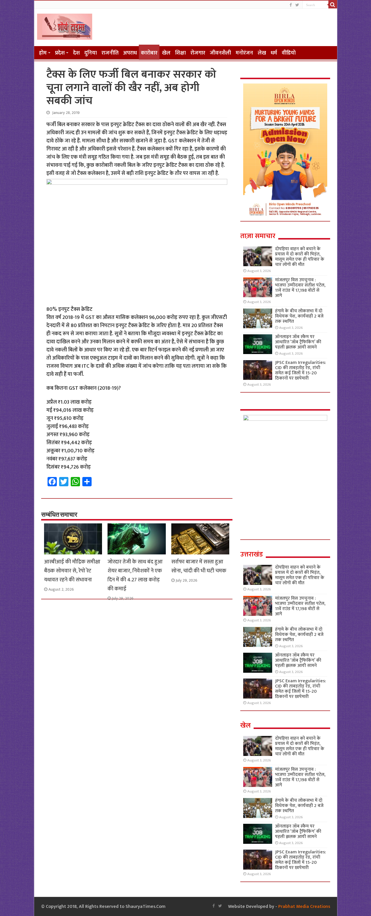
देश (76, 52)
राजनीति (110, 52)
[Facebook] (291, 5)
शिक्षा (180, 52)
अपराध (130, 52)
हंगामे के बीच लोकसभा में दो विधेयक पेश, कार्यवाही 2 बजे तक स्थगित (299, 316)
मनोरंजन (244, 52)
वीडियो (289, 52)
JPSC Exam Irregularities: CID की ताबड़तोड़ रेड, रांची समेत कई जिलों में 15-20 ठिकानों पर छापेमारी (300, 370)
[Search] (332, 5)
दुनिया (90, 52)
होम (43, 52)
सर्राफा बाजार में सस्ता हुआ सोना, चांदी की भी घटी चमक (198, 566)
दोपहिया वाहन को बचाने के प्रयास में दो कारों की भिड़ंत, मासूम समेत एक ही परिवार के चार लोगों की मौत (299, 257)
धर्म (274, 52)
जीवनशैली (220, 52)
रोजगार (197, 52)
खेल (166, 52)
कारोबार (149, 52)
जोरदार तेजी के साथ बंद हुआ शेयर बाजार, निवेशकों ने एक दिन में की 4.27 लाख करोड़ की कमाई (135, 575)
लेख (262, 52)
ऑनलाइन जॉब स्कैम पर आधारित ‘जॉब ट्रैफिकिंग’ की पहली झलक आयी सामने (298, 342)
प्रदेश (60, 52)
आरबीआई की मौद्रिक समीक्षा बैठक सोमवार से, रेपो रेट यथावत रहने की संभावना (72, 570)
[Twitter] (297, 5)
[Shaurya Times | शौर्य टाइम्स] (64, 25)
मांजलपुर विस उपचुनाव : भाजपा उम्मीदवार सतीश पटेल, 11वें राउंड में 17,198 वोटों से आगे (300, 288)
